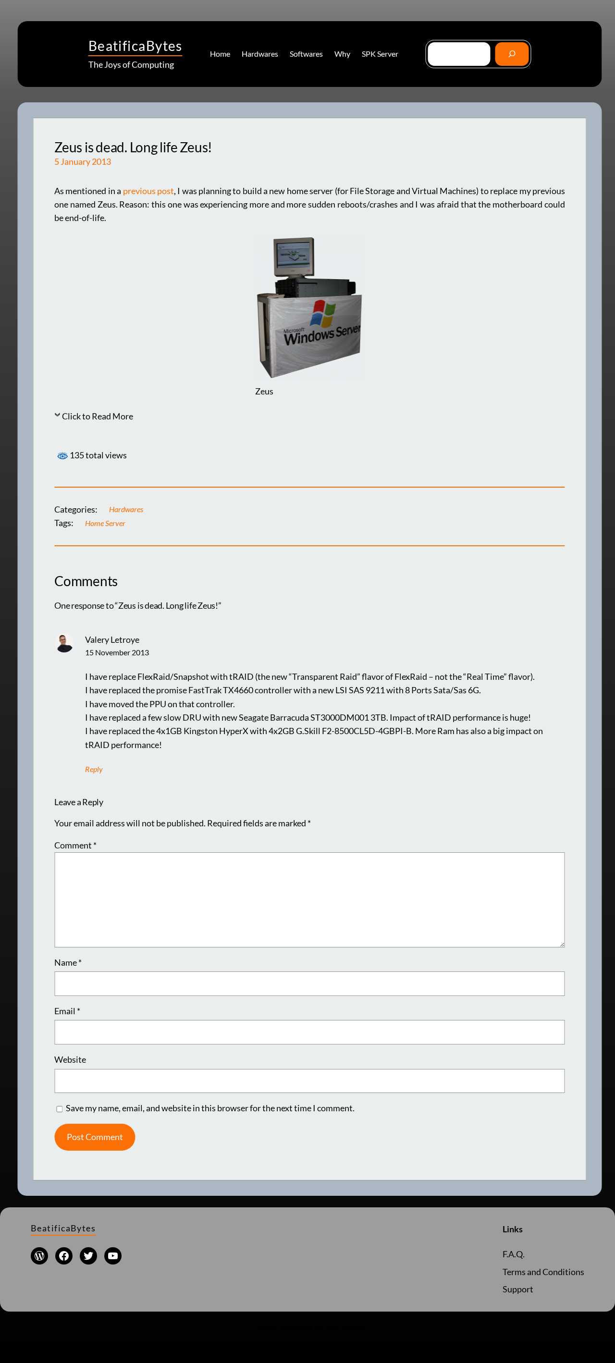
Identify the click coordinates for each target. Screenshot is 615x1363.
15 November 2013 (117, 652)
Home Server (105, 523)
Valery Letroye (112, 640)
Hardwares (126, 509)
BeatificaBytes (135, 45)
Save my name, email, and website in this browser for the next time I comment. (210, 1108)
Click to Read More (97, 416)
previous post (148, 191)
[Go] (512, 54)
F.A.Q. (514, 1254)
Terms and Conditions (543, 1272)
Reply (94, 769)
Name (68, 963)
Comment (75, 845)
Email (67, 1011)
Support (518, 1289)
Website (70, 1060)
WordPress (346, 1327)
